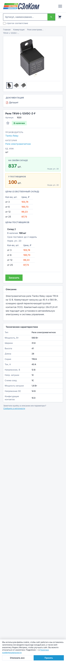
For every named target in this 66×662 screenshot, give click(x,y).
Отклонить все (17, 658)
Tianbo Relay (11, 135)
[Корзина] (59, 17)
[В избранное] (7, 123)
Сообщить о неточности (14, 408)
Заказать (14, 277)
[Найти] (51, 17)
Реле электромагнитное (35, 29)
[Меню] (60, 6)
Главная (7, 29)
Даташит (12, 102)
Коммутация (19, 29)
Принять (49, 658)
